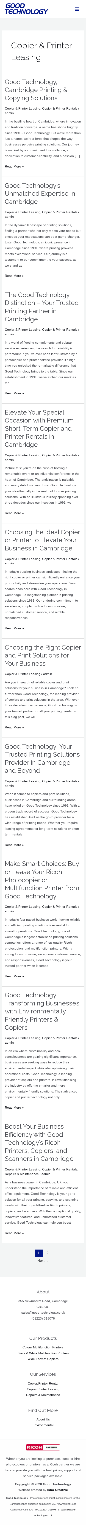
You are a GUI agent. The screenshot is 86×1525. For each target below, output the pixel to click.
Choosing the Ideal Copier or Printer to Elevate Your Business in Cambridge (42, 540)
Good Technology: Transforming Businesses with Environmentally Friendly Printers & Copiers (42, 1011)
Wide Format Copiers (43, 1359)
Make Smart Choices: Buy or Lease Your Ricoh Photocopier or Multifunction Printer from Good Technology (42, 880)
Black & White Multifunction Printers (43, 1353)
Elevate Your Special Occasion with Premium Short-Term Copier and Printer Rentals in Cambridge (39, 428)
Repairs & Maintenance (22, 1174)
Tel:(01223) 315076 (45, 1509)
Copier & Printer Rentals (59, 108)
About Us (43, 1419)
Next (43, 1260)
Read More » (14, 166)
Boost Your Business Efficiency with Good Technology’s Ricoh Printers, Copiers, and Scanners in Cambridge (39, 1142)
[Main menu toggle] (76, 9)
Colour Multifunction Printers (43, 1347)
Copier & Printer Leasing (22, 108)
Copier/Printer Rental (43, 1383)
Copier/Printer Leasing (43, 1389)
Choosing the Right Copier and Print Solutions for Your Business (43, 655)
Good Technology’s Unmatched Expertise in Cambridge (40, 193)
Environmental (43, 1425)
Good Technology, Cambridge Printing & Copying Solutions (36, 90)
